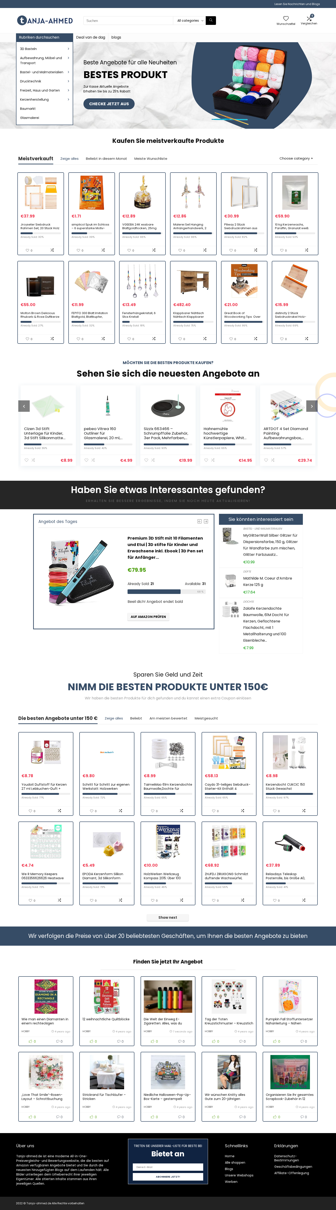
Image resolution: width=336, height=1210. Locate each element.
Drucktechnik (30, 81)
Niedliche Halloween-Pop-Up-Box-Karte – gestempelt (167, 1096)
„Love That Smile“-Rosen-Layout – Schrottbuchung (41, 1096)
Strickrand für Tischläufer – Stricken (104, 1096)
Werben (231, 1181)
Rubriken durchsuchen (39, 37)
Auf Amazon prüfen (148, 616)
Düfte (247, 571)
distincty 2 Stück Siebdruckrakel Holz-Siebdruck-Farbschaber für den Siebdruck (293, 318)
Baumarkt (28, 108)
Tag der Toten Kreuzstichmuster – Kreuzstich (229, 1021)
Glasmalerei (29, 117)
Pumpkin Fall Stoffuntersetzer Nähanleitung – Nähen (289, 1021)
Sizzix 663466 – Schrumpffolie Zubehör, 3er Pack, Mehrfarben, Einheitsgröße (106, 435)
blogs (116, 37)
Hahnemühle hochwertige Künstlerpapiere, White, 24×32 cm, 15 (165, 435)
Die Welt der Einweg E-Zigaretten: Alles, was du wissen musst (163, 1023)
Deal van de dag (90, 37)
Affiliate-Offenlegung (291, 1173)
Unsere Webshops (239, 1175)
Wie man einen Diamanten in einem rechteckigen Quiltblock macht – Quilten (44, 1023)
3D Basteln (28, 49)
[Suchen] (211, 20)
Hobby (25, 1031)
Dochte (248, 602)
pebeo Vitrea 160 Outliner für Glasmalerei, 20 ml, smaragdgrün (42, 435)
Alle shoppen (235, 1162)
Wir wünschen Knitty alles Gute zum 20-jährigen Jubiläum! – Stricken (225, 1098)
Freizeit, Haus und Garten (40, 90)
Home (230, 1156)
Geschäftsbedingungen (293, 1166)
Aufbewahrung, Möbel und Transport (41, 60)
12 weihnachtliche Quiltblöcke (106, 1019)
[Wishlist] (286, 19)
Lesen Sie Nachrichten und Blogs (297, 4)
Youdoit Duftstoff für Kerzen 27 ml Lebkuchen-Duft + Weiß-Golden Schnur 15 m (44, 788)
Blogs (229, 1169)
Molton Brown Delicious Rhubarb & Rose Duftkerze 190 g (40, 317)
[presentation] (24, 406)
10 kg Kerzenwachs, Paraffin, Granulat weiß (292, 226)
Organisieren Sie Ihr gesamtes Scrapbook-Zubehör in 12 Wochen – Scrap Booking (290, 1098)
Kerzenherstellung (34, 99)
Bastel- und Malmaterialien (41, 72)
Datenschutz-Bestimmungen (286, 1158)
